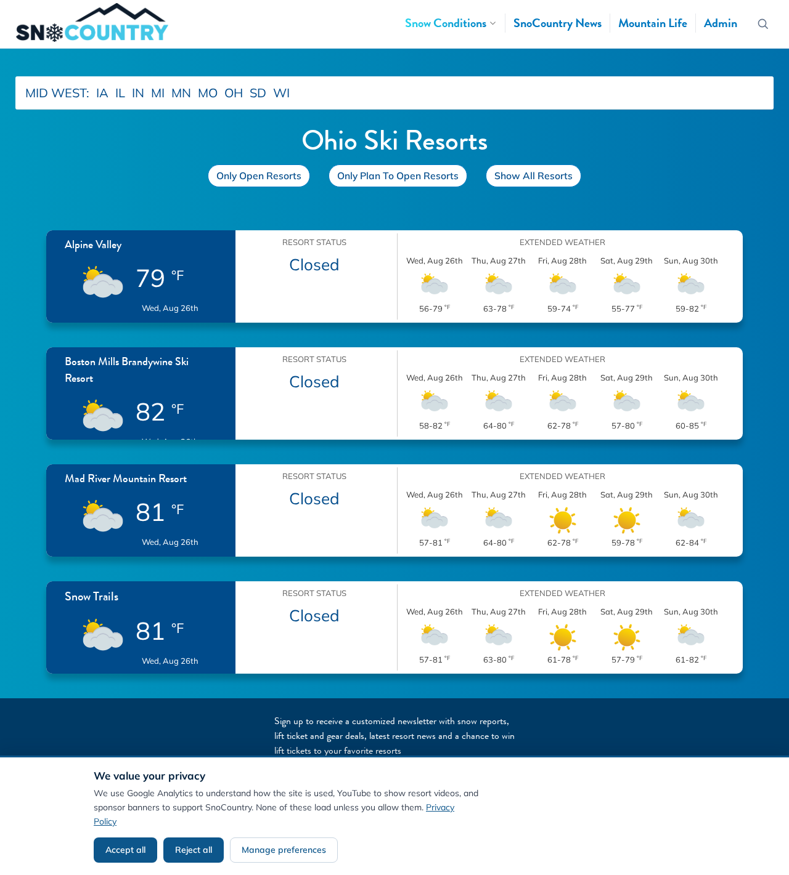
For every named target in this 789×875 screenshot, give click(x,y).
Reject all (193, 849)
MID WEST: (57, 92)
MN (181, 92)
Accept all (125, 849)
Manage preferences (284, 849)
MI (158, 92)
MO (208, 92)
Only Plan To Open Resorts (398, 175)
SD (258, 92)
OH (233, 92)
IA (102, 92)
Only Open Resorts (258, 175)
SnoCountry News (557, 23)
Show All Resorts (533, 175)
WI (281, 92)
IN (138, 92)
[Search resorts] (763, 24)
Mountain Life (652, 23)
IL (120, 92)
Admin (720, 23)
